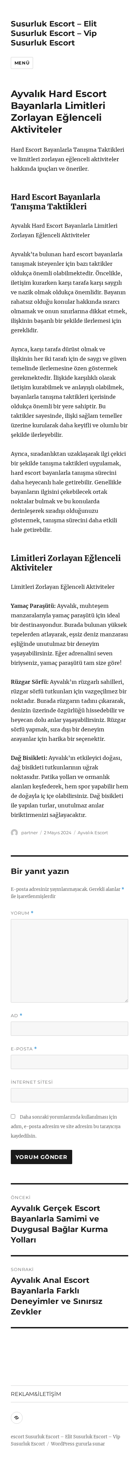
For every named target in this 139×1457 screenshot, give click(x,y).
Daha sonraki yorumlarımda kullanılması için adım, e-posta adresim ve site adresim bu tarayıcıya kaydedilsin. (65, 1126)
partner (29, 832)
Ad (17, 1016)
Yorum (22, 913)
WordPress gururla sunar (78, 1444)
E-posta (24, 1049)
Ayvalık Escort (93, 832)
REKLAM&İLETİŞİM (36, 1394)
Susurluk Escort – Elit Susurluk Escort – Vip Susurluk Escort (54, 33)
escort (17, 1437)
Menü (22, 63)
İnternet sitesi (32, 1082)
